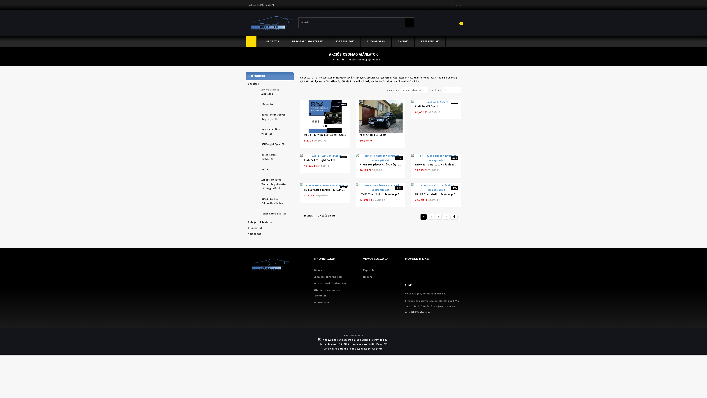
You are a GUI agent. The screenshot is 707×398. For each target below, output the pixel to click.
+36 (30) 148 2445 (444, 306)
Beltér (265, 169)
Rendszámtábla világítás (270, 131)
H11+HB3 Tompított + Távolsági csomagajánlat (445, 164)
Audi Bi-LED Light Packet (319, 160)
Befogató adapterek (307, 41)
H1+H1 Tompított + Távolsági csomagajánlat (388, 164)
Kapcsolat (369, 270)
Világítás (272, 41)
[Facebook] (408, 271)
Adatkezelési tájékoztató (330, 283)
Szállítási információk (328, 276)
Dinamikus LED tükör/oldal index (272, 201)
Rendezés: (393, 90)
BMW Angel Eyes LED (273, 144)
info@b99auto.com (417, 312)
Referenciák (430, 41)
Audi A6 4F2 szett (426, 106)
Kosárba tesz (321, 106)
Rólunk (318, 270)
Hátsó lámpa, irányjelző (269, 156)
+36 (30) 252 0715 (448, 301)
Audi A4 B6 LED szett (373, 135)
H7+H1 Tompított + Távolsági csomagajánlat (388, 194)
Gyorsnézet (330, 106)
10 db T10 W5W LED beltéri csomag (326, 135)
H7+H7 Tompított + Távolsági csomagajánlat (444, 194)
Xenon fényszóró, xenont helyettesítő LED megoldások (273, 184)
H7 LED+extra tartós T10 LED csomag (328, 189)
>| (454, 216)
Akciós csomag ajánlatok (364, 59)
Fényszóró (267, 104)
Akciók (403, 41)
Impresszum (321, 302)
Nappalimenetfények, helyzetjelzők (273, 117)
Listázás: (431, 90)
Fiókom (367, 276)
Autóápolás (376, 41)
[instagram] (415, 271)
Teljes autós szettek (273, 213)
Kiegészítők (345, 41)
